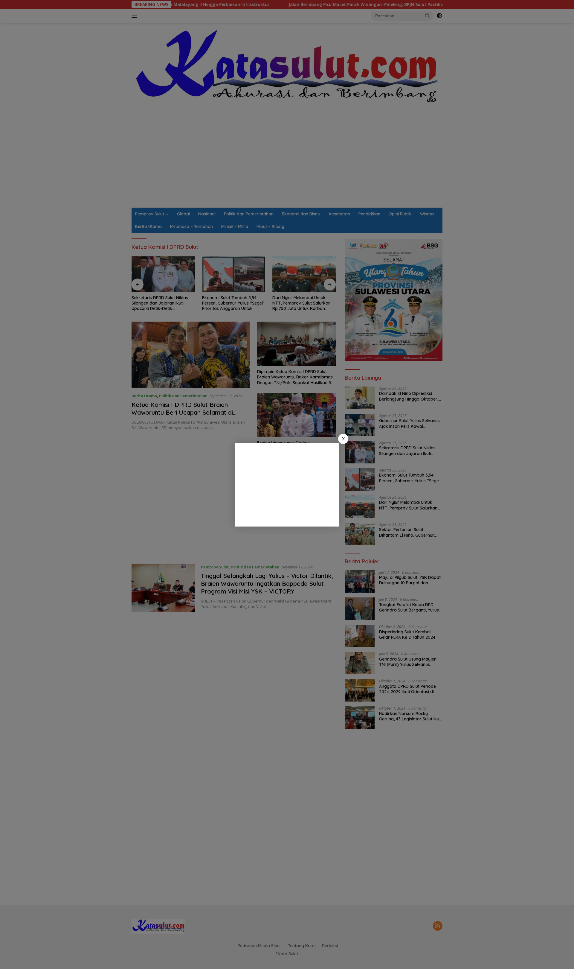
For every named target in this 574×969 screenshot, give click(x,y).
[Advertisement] (287, 485)
